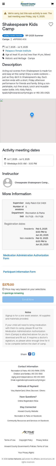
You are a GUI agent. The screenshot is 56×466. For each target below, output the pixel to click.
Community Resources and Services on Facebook (28, 421)
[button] (51, 24)
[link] (18, 51)
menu (3, 4)
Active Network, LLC (16, 459)
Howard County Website (28, 411)
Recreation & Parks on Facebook (28, 416)
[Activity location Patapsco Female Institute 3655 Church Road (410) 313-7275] (32, 113)
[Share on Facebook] (30, 355)
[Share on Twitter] (33, 355)
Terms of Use (42, 446)
